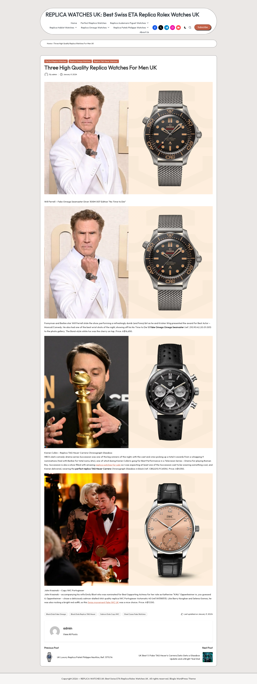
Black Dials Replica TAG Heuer (83, 614)
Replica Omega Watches (80, 61)
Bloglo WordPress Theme (183, 678)
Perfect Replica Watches (56, 61)
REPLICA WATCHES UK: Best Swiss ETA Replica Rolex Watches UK (122, 14)
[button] (202, 27)
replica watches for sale (108, 464)
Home (49, 43)
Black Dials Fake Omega (56, 614)
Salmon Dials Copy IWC (109, 614)
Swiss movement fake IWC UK (103, 602)
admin (67, 628)
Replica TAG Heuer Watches (106, 61)
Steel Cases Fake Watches (134, 614)
